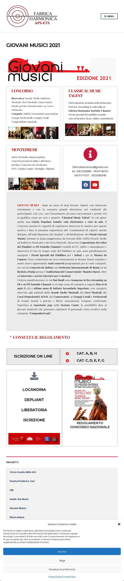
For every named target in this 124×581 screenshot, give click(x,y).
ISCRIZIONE (34, 420)
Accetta (62, 551)
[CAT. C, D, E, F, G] (67, 360)
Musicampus (17, 517)
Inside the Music (19, 499)
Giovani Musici (18, 508)
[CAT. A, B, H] (67, 353)
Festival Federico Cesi (22, 481)
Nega (62, 560)
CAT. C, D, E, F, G (90, 360)
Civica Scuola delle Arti (23, 472)
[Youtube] (95, 185)
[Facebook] (86, 185)
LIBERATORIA (34, 410)
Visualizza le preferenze (62, 569)
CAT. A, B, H (87, 353)
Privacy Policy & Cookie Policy (62, 576)
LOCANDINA (34, 389)
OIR (12, 490)
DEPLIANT (34, 400)
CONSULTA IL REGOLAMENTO (41, 337)
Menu (110, 16)
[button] (119, 524)
